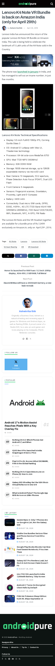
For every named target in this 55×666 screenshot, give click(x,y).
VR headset (33, 247)
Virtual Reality (10, 247)
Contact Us (34, 647)
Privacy (5, 647)
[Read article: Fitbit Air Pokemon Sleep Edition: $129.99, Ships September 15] (10, 598)
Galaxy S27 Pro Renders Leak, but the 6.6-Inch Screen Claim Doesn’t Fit (32, 563)
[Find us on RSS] (19, 658)
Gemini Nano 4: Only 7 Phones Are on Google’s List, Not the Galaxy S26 (32, 522)
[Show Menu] (3, 4)
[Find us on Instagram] (16, 658)
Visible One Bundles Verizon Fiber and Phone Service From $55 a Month (32, 536)
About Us (14, 647)
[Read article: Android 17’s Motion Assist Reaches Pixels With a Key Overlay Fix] (27, 402)
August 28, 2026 (25, 528)
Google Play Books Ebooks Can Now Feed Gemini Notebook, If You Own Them (33, 549)
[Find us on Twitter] (6, 658)
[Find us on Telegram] (9, 658)
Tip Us (24, 647)
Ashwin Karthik (16, 28)
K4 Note (12, 241)
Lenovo (24, 241)
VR (22, 247)
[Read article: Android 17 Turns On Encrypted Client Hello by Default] (10, 587)
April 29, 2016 (32, 28)
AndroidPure (13, 637)
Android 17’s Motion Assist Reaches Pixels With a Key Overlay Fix (21, 425)
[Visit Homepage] (27, 3)
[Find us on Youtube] (13, 658)
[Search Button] (52, 4)
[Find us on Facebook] (2, 658)
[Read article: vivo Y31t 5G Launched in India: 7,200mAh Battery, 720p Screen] (10, 576)
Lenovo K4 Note (38, 241)
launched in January (27, 71)
